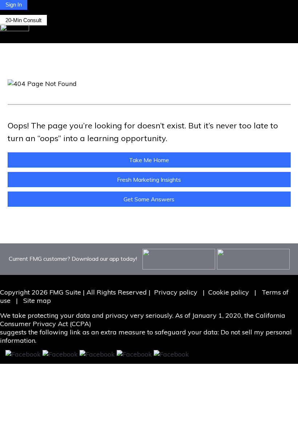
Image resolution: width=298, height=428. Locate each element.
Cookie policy (228, 292)
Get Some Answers (149, 199)
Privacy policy (175, 292)
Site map (37, 300)
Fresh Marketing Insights (149, 179)
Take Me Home (149, 160)
